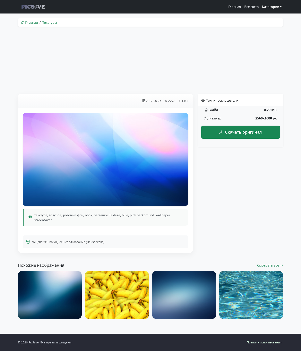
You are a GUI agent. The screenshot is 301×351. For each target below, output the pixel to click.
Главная (234, 6)
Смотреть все (268, 265)
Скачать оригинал (243, 132)
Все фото (251, 6)
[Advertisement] (150, 60)
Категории (270, 6)
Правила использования (264, 342)
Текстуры (49, 22)
